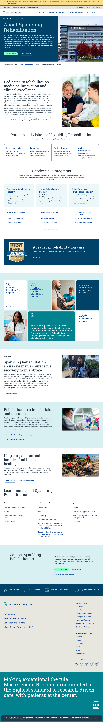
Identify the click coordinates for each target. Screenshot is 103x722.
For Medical (85, 623)
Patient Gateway (79, 7)
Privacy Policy (35, 719)
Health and (82, 627)
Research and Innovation (19, 7)
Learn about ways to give (26, 480)
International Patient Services (65, 574)
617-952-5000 (63, 569)
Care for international (14, 508)
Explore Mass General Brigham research (18, 435)
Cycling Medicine (84, 222)
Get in (80, 610)
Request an (84, 613)
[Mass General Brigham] (13, 12)
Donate (88, 7)
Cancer (14, 222)
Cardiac (49, 222)
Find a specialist (26, 53)
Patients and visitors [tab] (10, 64)
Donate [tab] (37, 64)
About (78, 637)
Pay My (79, 606)
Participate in (83, 617)
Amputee (49, 212)
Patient (9, 614)
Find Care (41, 12)
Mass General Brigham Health (20, 627)
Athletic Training (15, 218)
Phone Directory (77, 569)
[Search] (99, 12)
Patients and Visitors (75, 12)
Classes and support (82, 512)
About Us (5, 18)
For (80, 654)
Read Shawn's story (11, 393)
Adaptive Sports (16, 212)
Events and (82, 620)
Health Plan (6, 7)
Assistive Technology (83, 213)
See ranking (36, 257)
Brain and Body (84, 218)
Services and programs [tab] (26, 64)
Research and (47, 520)
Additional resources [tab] (47, 64)
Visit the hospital (11, 53)
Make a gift (9, 480)
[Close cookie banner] (94, 718)
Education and (14, 623)
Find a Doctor (91, 13)
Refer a (9, 522)
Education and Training (32, 7)
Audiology (47, 218)
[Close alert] (98, 2)
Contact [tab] (58, 64)
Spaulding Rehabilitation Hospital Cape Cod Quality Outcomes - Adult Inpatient (51, 534)
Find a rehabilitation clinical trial (15, 439)
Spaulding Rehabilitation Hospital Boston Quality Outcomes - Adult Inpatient (50, 526)
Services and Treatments (56, 12)
